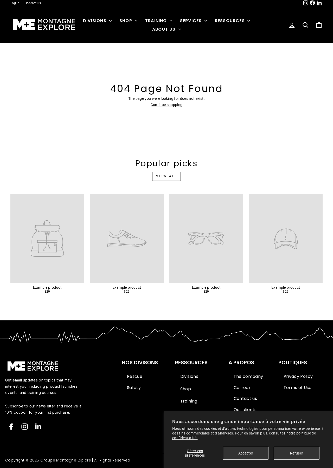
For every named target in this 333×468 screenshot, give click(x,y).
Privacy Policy (298, 376)
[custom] (24, 426)
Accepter (245, 453)
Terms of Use (298, 388)
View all (166, 176)
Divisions (95, 21)
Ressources (230, 21)
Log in (15, 3)
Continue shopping (167, 105)
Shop (126, 21)
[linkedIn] (38, 426)
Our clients (245, 410)
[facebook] (11, 426)
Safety (134, 388)
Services (191, 21)
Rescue (134, 376)
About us (164, 29)
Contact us (33, 3)
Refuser (296, 453)
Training (156, 21)
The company (248, 376)
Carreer (242, 388)
